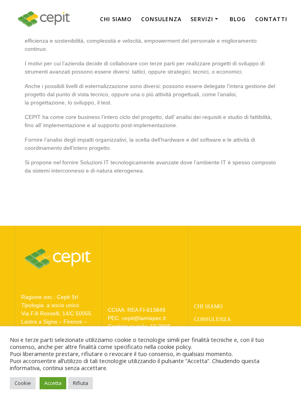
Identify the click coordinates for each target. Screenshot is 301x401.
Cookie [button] (23, 383)
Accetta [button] (53, 383)
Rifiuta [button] (80, 383)
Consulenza (161, 19)
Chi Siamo (116, 19)
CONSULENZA (212, 319)
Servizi (201, 19)
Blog (238, 19)
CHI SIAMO (208, 306)
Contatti (271, 19)
